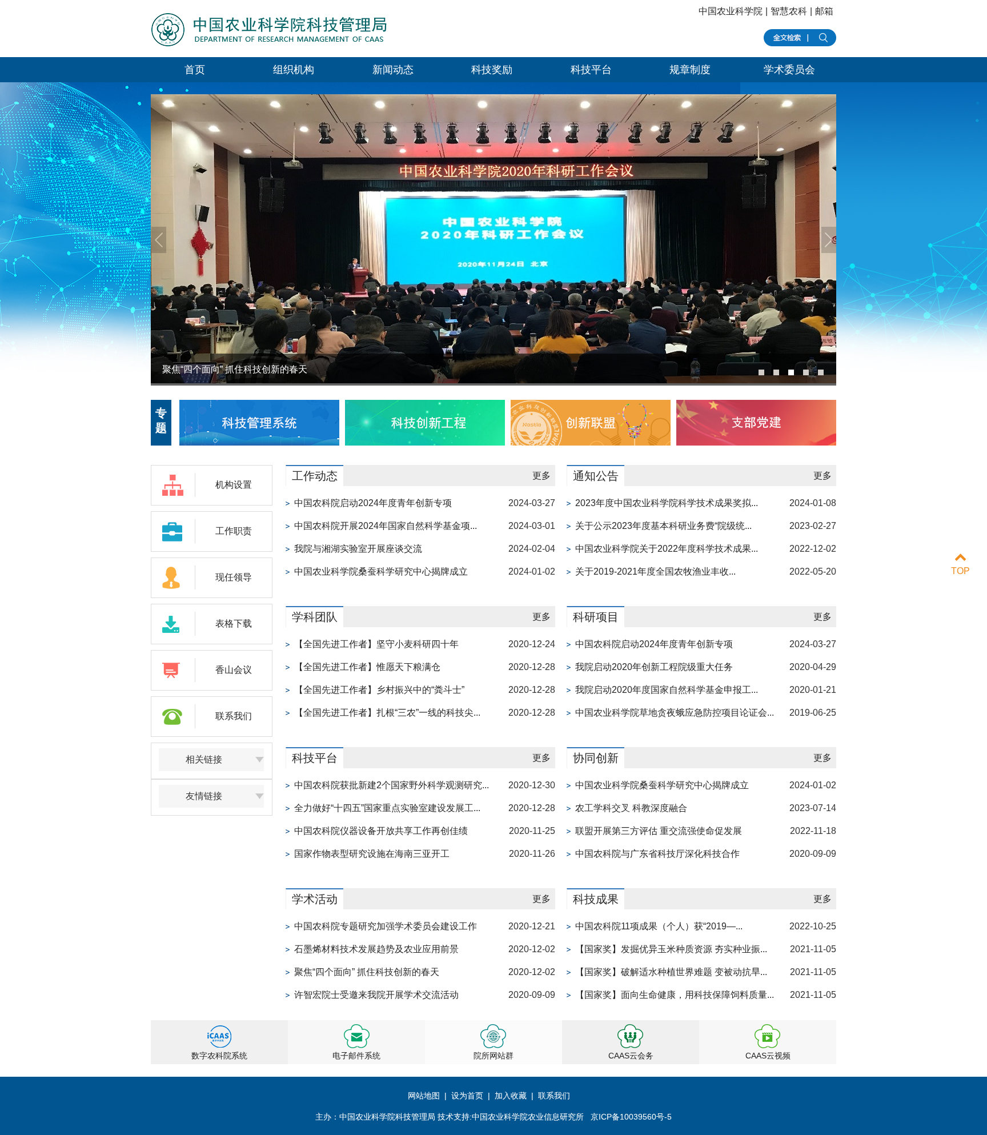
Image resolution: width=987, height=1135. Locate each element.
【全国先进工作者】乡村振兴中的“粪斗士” (379, 690)
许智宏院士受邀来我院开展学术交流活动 (376, 995)
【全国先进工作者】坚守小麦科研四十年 (376, 644)
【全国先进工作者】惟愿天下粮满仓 (367, 667)
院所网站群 (493, 1055)
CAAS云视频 (768, 1055)
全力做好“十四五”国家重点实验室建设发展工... (387, 808)
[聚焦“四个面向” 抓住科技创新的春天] (493, 380)
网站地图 (425, 1095)
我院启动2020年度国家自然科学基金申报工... (666, 690)
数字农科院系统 (219, 1055)
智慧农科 (789, 11)
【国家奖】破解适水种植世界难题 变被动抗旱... (671, 972)
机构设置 (233, 485)
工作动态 (315, 476)
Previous (158, 240)
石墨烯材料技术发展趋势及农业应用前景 (376, 949)
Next (828, 240)
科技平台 (591, 69)
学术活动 (315, 899)
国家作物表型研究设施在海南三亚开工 (372, 854)
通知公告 (596, 476)
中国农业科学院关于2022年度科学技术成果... (666, 549)
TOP (960, 571)
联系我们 (233, 716)
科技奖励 (491, 69)
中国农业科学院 (731, 11)
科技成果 (596, 899)
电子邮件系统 (356, 1055)
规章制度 (690, 69)
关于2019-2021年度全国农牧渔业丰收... (655, 571)
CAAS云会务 (630, 1055)
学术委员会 (789, 69)
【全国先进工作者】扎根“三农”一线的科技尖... (387, 712)
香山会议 (233, 670)
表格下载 (233, 623)
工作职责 (233, 531)
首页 (195, 69)
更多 (541, 475)
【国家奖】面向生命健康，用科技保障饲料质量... (674, 995)
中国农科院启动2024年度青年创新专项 (373, 503)
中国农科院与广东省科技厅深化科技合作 (657, 854)
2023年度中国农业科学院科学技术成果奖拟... (666, 503)
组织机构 (293, 69)
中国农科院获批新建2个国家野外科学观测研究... (391, 785)
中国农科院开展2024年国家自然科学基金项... (385, 526)
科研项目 (596, 617)
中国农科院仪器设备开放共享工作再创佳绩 (381, 831)
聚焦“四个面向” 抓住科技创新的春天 (366, 972)
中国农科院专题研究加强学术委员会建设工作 (385, 926)
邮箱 (824, 11)
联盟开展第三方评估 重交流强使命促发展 (658, 831)
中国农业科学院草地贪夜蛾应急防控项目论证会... (674, 712)
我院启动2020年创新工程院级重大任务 (654, 667)
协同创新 (596, 758)
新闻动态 (393, 69)
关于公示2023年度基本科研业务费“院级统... (663, 526)
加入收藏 (511, 1095)
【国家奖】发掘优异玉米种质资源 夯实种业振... (671, 949)
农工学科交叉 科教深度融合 (631, 808)
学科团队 (315, 617)
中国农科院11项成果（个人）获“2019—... (659, 926)
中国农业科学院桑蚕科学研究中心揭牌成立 (381, 571)
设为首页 (467, 1095)
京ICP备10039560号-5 (631, 1116)
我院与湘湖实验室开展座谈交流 (358, 549)
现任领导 (233, 577)
